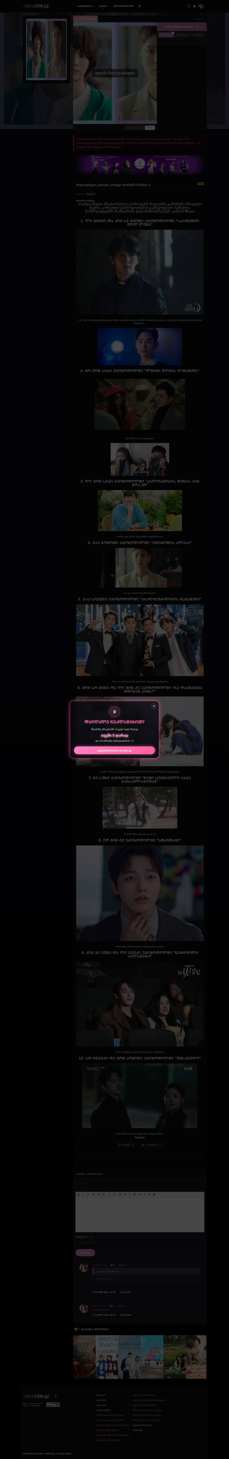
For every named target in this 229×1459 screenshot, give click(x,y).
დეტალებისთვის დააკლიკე (114, 750)
